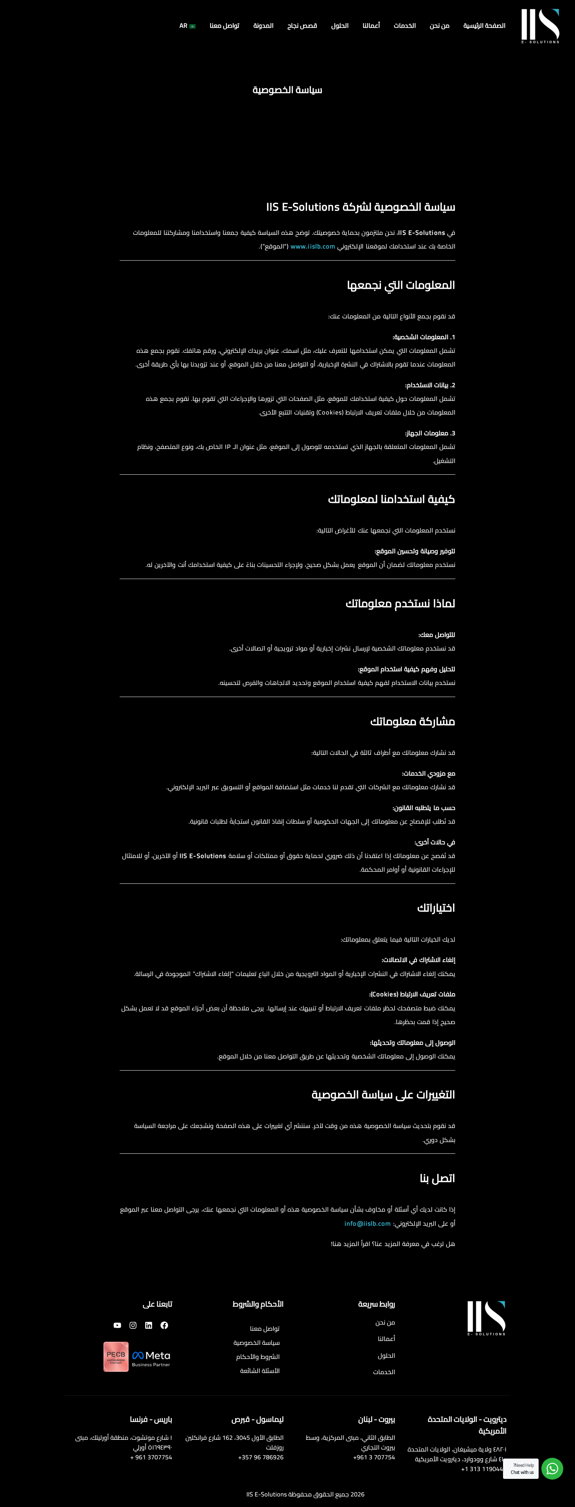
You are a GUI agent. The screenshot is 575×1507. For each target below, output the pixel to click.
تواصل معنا (224, 25)
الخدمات (405, 25)
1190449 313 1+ (484, 1469)
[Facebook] (164, 1325)
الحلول (340, 25)
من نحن (439, 25)
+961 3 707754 (374, 1457)
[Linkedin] (148, 1325)
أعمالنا (371, 25)
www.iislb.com (313, 246)
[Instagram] (133, 1325)
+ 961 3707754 (151, 1457)
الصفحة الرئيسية (484, 25)
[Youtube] (117, 1325)
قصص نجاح (302, 25)
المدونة (263, 25)
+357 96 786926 (261, 1457)
